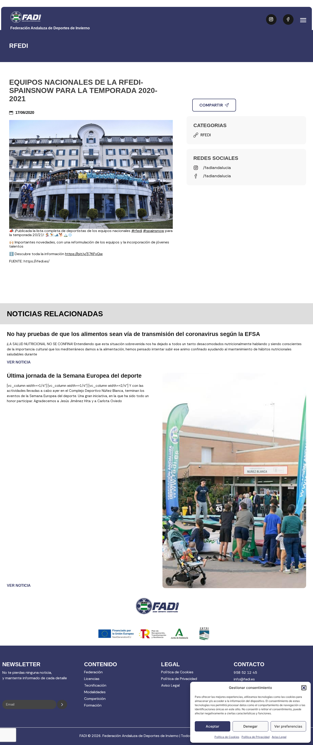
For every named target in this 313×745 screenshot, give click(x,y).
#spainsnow (153, 230)
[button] (304, 687)
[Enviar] (62, 704)
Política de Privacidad (255, 737)
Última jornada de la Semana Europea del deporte (74, 375)
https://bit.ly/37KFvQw (84, 253)
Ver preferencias (288, 726)
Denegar (250, 726)
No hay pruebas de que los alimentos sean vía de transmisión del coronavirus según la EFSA (133, 334)
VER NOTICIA (19, 362)
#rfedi (136, 230)
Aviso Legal (279, 737)
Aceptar (212, 726)
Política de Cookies (226, 737)
